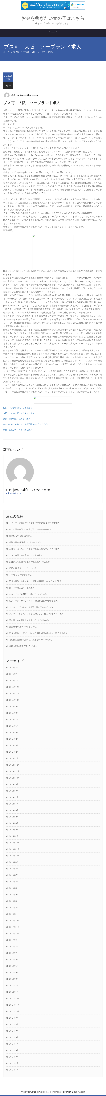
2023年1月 (14, 914)
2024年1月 (14, 836)
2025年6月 (14, 726)
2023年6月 (14, 881)
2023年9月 (14, 862)
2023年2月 (14, 907)
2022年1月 (14, 992)
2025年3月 (14, 745)
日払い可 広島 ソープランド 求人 (23, 568)
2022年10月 (14, 933)
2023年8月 (14, 868)
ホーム (6, 52)
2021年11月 (14, 1005)
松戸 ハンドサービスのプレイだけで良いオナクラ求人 (33, 600)
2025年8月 (14, 713)
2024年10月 (14, 777)
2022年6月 (14, 959)
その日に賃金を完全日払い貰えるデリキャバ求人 (30, 639)
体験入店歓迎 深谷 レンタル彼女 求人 (25, 542)
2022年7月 (14, 953)
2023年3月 (14, 901)
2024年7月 (14, 797)
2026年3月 (14, 667)
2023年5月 (14, 888)
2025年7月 (14, 719)
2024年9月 (14, 784)
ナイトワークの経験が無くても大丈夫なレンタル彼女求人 (34, 522)
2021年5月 (14, 1043)
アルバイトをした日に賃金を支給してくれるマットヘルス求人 (36, 613)
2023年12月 (14, 842)
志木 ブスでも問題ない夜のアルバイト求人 (28, 594)
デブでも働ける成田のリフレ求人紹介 (25, 555)
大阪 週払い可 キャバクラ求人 (17, 429)
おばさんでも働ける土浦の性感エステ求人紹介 (29, 561)
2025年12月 (14, 687)
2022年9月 (14, 940)
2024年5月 (14, 810)
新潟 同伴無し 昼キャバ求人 (16, 418)
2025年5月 (14, 732)
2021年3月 (14, 1056)
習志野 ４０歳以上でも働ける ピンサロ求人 (29, 620)
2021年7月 (14, 1030)
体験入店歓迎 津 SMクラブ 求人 (23, 646)
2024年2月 (14, 829)
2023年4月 (14, 894)
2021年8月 (14, 1024)
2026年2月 (14, 674)
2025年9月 (14, 706)
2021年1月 (14, 1069)
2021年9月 (14, 1017)
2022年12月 (14, 920)
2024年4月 (14, 816)
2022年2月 (14, 985)
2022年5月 (14, 966)
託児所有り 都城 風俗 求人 (20, 535)
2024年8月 (14, 790)
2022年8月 (14, 946)
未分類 (16, 52)
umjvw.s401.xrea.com (28, 95)
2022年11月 (14, 927)
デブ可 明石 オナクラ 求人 (20, 574)
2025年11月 (14, 693)
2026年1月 (14, 680)
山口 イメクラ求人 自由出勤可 (17, 407)
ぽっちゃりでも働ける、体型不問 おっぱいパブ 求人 (26, 424)
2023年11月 (14, 849)
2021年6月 (14, 1037)
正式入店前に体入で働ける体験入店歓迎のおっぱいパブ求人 (35, 581)
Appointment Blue (67, 1091)
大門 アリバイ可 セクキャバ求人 (18, 413)
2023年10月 (14, 855)
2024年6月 (14, 803)
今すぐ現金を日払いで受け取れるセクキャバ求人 (30, 529)
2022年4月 (14, 972)
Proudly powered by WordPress (34, 1091)
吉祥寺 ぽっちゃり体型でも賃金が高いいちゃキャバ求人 (34, 548)
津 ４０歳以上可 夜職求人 (21, 587)
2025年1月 (14, 758)
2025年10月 (14, 700)
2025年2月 (14, 751)
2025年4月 (14, 739)
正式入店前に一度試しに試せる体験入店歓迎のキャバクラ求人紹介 (38, 633)
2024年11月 (14, 771)
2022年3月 (14, 979)
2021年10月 (14, 1011)
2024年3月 (14, 823)
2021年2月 (14, 1063)
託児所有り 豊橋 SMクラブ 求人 (23, 626)
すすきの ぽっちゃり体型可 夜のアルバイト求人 (31, 607)
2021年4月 (14, 1050)
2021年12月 (14, 998)
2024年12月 (14, 764)
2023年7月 (14, 875)
